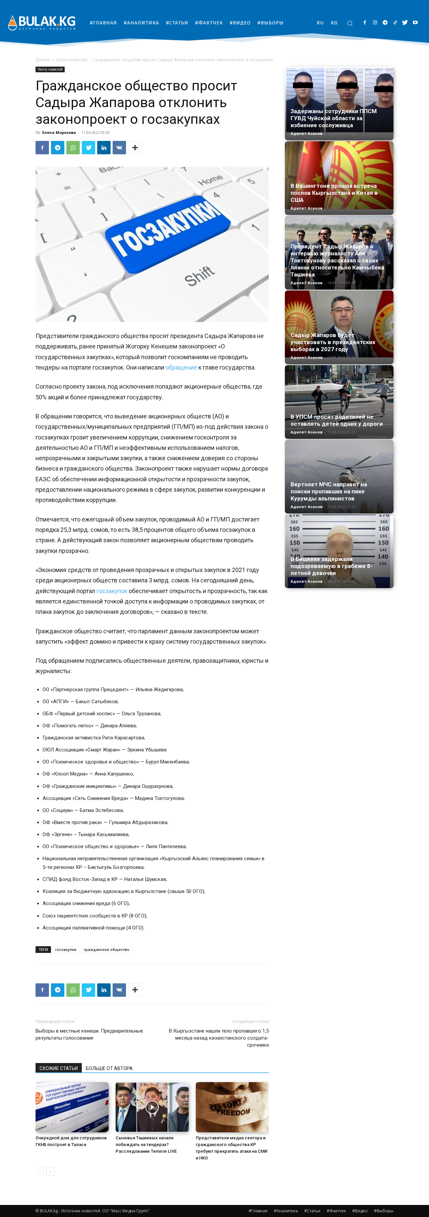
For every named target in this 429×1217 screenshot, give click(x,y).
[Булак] (41, 22)
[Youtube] (415, 23)
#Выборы (383, 1211)
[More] (135, 147)
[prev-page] (40, 1171)
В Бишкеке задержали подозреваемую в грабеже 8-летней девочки (332, 566)
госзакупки (65, 949)
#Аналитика (286, 1211)
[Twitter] (405, 23)
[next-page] (50, 1171)
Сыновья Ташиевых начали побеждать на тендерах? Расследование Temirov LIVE (146, 1144)
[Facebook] (365, 23)
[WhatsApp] (73, 147)
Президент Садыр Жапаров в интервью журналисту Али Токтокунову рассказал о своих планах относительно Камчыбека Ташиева (337, 260)
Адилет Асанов (306, 133)
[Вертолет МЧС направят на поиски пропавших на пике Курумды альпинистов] (339, 476)
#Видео (360, 1211)
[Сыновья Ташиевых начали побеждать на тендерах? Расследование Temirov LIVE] (152, 1107)
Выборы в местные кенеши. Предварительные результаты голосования (89, 1034)
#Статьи (312, 1211)
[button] (350, 23)
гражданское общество (106, 949)
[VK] (119, 147)
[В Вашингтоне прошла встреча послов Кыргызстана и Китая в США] (339, 175)
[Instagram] (375, 23)
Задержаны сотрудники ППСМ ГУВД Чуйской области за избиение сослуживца (334, 118)
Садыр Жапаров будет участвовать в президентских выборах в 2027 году (333, 342)
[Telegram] (385, 23)
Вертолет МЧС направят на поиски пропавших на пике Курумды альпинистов (329, 491)
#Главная (258, 1211)
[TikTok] (395, 23)
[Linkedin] (104, 147)
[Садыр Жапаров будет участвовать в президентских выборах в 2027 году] (339, 324)
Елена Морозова (59, 132)
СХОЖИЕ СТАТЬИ (59, 1068)
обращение (181, 367)
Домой (43, 60)
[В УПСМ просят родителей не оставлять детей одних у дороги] (339, 402)
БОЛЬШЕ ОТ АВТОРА (109, 1068)
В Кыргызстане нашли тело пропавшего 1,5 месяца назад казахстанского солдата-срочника (219, 1038)
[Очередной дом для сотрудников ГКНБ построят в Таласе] (72, 1107)
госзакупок (112, 590)
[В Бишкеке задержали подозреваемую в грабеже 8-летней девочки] (339, 551)
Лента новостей (71, 60)
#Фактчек (336, 1211)
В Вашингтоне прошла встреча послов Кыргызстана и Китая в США (334, 192)
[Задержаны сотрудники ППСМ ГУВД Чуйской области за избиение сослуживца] (339, 100)
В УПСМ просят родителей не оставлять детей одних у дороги (337, 420)
